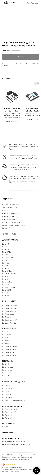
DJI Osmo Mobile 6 (9, 355)
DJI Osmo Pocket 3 (9, 323)
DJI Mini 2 (5, 293)
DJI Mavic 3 (6, 285)
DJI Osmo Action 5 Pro (10, 320)
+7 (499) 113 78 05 (9, 234)
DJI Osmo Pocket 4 (9, 308)
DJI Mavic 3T (6, 392)
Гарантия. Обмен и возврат (12, 222)
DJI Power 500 (7, 418)
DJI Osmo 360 (7, 317)
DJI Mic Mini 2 (7, 370)
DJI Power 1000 (7, 415)
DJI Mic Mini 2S (7, 367)
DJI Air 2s (5, 295)
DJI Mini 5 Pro (7, 252)
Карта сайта (7, 228)
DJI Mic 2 (5, 376)
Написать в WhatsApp (10, 213)
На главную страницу (10, 205)
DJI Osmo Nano (8, 314)
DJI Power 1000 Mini (9, 409)
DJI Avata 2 (6, 268)
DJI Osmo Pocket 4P (9, 305)
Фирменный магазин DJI (27, 455)
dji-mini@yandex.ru (9, 219)
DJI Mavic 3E (6, 394)
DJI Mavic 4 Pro (7, 257)
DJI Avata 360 (7, 249)
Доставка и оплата (9, 208)
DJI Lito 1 (5, 247)
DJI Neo (5, 266)
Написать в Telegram (10, 216)
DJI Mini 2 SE (6, 290)
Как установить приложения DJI (14, 441)
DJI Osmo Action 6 (9, 311)
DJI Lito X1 (6, 244)
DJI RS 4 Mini (6, 335)
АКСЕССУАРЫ (7, 433)
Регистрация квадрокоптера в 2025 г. (16, 444)
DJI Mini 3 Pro (7, 282)
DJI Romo (5, 427)
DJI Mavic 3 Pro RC (9, 274)
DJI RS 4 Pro (6, 340)
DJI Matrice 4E (7, 389)
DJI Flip (4, 260)
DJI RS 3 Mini (6, 343)
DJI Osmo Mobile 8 (9, 349)
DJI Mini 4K (6, 279)
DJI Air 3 (5, 276)
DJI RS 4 (5, 338)
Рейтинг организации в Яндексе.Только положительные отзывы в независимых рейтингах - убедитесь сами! (17, 469)
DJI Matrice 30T (7, 397)
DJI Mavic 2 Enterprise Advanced (13, 400)
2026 (7, 455)
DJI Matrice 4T (7, 386)
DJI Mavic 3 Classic (9, 287)
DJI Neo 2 (5, 255)
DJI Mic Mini (6, 373)
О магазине (6, 210)
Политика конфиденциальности (14, 225)
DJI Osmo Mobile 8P (9, 346)
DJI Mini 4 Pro (7, 271)
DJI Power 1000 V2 (9, 412)
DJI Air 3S (5, 263)
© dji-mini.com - (14, 455)
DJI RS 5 (5, 332)
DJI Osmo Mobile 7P (9, 352)
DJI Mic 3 (5, 364)
